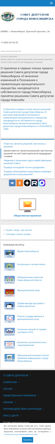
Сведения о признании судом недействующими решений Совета (27, 162)
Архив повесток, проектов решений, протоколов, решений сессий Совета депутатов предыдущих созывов (28, 153)
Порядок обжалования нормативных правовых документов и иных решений (27, 173)
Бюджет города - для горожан (19, 230)
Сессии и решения (9, 56)
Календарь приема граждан (18, 234)
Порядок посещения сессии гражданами (24, 167)
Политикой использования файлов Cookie (20, 434)
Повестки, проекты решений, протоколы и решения (25, 145)
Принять (27, 439)
